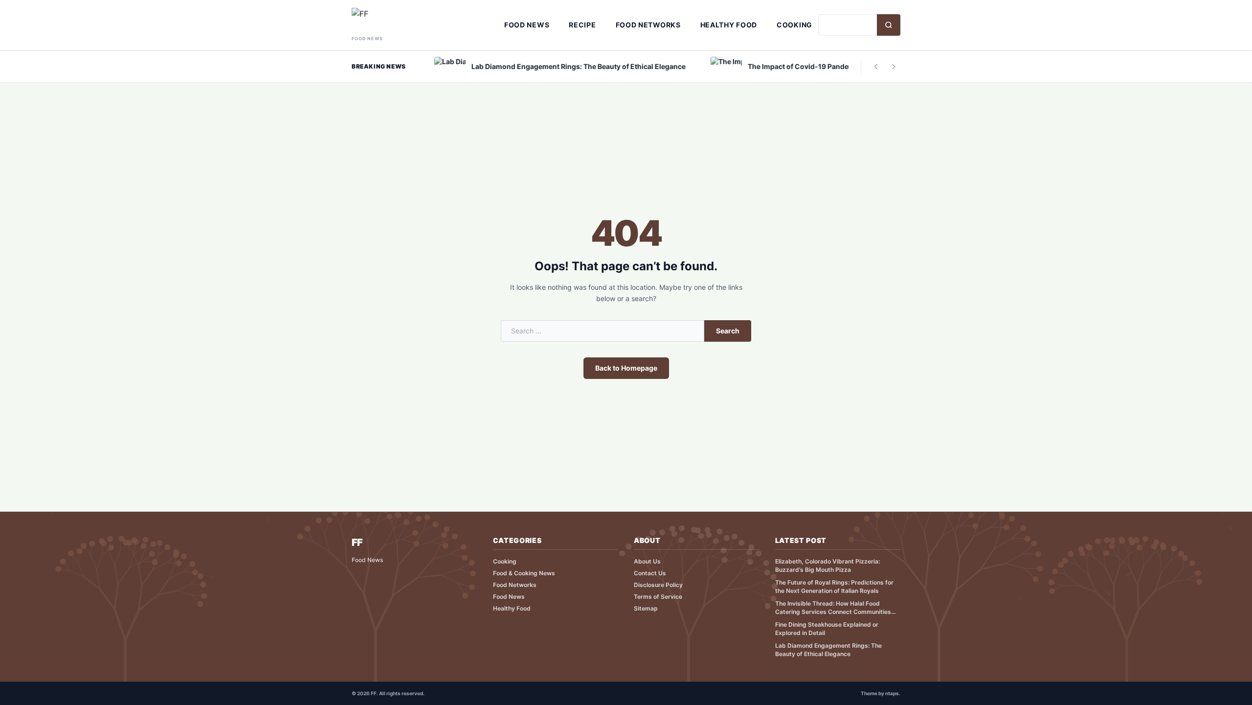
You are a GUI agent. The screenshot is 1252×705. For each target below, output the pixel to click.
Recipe (582, 25)
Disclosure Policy (658, 584)
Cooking (794, 25)
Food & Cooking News (524, 573)
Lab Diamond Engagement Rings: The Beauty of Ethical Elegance (828, 650)
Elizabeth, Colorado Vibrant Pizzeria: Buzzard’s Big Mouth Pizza (827, 565)
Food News (526, 25)
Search (727, 331)
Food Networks (648, 25)
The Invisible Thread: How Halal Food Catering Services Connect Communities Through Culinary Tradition (833, 608)
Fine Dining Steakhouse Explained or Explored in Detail (826, 628)
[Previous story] (876, 66)
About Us (647, 561)
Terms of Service (658, 596)
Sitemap (646, 608)
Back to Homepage (626, 368)
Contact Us (650, 573)
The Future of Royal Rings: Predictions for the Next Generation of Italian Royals (834, 586)
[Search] (888, 25)
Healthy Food (728, 25)
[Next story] (893, 66)
